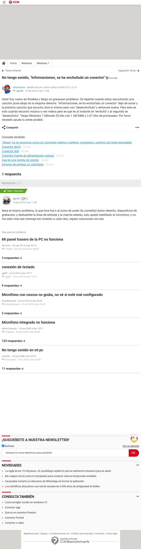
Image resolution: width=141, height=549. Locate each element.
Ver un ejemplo (130, 446)
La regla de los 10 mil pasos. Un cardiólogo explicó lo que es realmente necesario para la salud (58, 470)
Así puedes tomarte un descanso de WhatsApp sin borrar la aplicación (44, 481)
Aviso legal (112, 533)
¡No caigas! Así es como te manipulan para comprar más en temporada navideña (50, 476)
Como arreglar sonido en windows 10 (26, 502)
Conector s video (14, 522)
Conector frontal (14, 517)
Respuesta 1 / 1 (11, 183)
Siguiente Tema (127, 70)
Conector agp (12, 507)
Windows (26, 63)
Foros (13, 63)
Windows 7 (43, 63)
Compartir (12, 127)
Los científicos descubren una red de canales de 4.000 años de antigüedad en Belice (52, 486)
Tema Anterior (13, 70)
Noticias (9, 446)
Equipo (44, 533)
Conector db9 (10, 151)
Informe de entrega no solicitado (23, 164)
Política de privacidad (82, 533)
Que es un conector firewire (20, 512)
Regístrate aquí (31, 533)
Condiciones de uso (59, 533)
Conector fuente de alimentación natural (28, 155)
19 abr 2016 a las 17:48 (37, 90)
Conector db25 (11, 147)
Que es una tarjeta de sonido (20, 160)
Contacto (99, 533)
